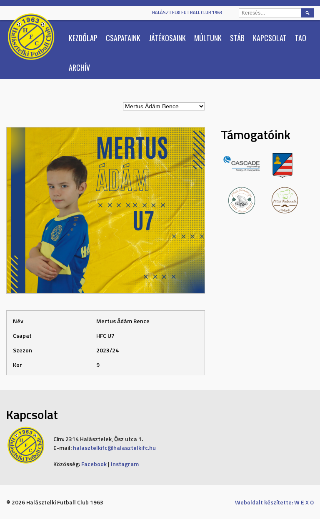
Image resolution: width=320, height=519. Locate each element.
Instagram (125, 463)
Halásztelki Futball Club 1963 (187, 12)
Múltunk (208, 37)
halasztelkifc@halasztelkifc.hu (114, 447)
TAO (300, 37)
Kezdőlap (83, 37)
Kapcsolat (270, 37)
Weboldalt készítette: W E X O (274, 502)
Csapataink (123, 37)
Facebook (94, 463)
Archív (79, 67)
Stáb (237, 37)
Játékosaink (167, 37)
